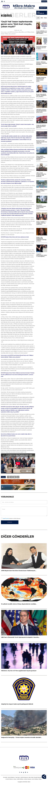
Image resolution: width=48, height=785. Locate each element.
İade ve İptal (31, 777)
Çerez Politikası (35, 779)
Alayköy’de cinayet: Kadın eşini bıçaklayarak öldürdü (17, 704)
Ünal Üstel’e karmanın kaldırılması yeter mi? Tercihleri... (41, 47)
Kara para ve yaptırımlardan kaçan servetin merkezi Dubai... (41, 206)
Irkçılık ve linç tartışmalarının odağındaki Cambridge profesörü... (41, 239)
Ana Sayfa (5, 777)
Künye (15, 779)
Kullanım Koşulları (27, 779)
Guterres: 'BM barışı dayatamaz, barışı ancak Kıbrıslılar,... (41, 63)
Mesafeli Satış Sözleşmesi (39, 777)
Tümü (45, 17)
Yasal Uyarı (17, 777)
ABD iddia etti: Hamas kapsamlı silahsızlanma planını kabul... (41, 111)
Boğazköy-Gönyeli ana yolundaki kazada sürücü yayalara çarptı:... (41, 79)
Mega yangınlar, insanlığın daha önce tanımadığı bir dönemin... (40, 157)
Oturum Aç (44, 1)
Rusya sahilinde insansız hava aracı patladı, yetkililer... (41, 191)
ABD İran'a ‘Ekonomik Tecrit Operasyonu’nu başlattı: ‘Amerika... (20, 637)
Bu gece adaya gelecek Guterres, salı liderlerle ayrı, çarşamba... (41, 95)
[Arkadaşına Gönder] (14, 477)
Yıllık (42, 17)
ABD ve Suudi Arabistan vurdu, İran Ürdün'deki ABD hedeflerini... (41, 174)
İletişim (40, 779)
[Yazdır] (17, 477)
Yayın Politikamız (11, 777)
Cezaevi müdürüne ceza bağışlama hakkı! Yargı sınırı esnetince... (41, 32)
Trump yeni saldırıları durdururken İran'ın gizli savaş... (41, 126)
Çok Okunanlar (40, 13)
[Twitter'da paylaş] (11, 477)
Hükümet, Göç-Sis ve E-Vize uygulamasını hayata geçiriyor (18, 670)
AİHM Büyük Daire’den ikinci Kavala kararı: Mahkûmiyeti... (18, 570)
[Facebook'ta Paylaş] (8, 477)
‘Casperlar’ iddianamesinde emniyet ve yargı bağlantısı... (41, 255)
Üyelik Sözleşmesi (24, 777)
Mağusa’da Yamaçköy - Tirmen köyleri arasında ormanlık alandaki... (21, 737)
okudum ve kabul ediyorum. (11, 518)
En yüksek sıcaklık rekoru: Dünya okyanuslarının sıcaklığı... (19, 604)
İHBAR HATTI (43, 7)
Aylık (38, 17)
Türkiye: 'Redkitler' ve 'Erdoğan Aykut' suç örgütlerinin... (41, 223)
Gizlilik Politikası (20, 779)
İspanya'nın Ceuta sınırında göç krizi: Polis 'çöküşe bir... (41, 142)
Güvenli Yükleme (9, 779)
